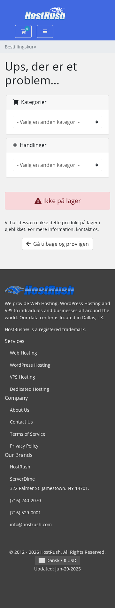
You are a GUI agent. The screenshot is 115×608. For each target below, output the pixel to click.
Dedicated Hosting (29, 389)
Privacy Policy (24, 446)
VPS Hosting (22, 377)
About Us (19, 410)
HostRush (20, 467)
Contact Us (21, 422)
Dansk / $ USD (60, 560)
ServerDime (22, 479)
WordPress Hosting (30, 365)
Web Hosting (23, 353)
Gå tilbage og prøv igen (60, 243)
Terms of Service (27, 434)
